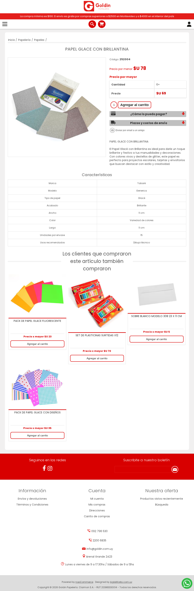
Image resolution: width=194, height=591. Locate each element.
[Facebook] (44, 468)
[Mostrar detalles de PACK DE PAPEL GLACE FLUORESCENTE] (37, 296)
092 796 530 (99, 531)
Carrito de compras (102, 24)
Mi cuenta (97, 499)
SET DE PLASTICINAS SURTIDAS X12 (97, 335)
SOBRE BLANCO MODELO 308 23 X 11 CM (156, 316)
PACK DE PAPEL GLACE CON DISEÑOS (37, 412)
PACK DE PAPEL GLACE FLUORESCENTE (37, 321)
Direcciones (97, 510)
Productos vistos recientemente (161, 499)
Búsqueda (161, 504)
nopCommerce (84, 582)
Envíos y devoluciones (32, 499)
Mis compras (96, 504)
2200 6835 (99, 540)
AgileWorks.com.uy (121, 582)
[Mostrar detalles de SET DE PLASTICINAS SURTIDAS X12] (97, 303)
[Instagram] (50, 468)
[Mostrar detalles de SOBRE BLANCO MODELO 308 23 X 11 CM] (156, 293)
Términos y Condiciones (32, 504)
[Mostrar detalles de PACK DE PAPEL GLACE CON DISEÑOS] (37, 388)
